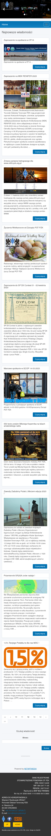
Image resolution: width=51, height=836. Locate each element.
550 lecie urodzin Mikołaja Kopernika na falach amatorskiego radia (24, 424)
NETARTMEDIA (30, 768)
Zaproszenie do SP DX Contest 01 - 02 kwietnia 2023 (25, 286)
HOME (17, 824)
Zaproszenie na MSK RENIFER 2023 (20, 76)
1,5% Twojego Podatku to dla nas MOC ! (21, 642)
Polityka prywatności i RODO (13, 828)
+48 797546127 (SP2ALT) (15, 810)
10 (16, 717)
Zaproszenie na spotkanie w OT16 (19, 40)
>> (5, 721)
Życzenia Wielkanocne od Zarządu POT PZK (23, 227)
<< (5, 717)
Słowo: (26, 737)
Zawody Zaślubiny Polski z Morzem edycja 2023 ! (25, 492)
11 (22, 717)
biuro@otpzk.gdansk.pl (17, 813)
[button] (4, 9)
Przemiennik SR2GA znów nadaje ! (19, 575)
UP (7, 824)
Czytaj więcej (40, 67)
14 (40, 717)
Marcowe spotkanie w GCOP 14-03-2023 (22, 368)
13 (34, 717)
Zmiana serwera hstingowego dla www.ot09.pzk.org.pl (18, 161)
